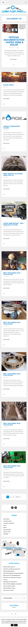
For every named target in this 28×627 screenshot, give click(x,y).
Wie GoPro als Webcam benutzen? (11, 569)
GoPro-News (6, 519)
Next (18, 497)
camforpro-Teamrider (8, 523)
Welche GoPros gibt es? (9, 566)
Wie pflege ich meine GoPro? (10, 581)
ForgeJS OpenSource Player (11, 127)
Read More (14, 59)
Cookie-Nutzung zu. (22, 623)
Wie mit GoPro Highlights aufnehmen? (12, 584)
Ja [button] (12, 625)
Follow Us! (14, 607)
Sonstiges (5, 534)
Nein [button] (16, 625)
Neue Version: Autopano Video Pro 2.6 (13, 174)
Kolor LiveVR (8, 85)
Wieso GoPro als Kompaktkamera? (11, 575)
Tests (4, 525)
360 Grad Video (7, 529)
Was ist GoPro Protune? (9, 586)
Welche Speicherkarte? (9, 571)
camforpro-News (7, 521)
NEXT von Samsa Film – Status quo (12, 273)
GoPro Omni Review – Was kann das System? (13, 224)
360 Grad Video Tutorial (9, 588)
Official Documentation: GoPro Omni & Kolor (14, 41)
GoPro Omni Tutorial (8, 590)
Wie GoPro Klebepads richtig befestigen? (13, 573)
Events (5, 527)
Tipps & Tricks (7, 531)
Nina (18, 47)
